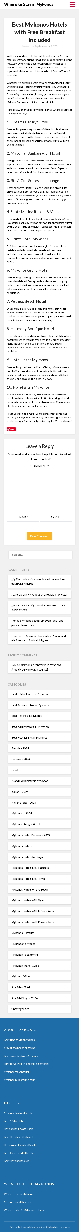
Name (22, 517)
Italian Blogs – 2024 (23, 802)
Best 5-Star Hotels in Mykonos (30, 694)
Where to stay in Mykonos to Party (24, 1210)
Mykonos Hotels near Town (28, 878)
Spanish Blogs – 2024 (24, 998)
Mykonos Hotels (21, 846)
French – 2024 (20, 748)
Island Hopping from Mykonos (29, 780)
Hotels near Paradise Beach (20, 1144)
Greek (15, 770)
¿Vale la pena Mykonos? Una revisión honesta (39, 594)
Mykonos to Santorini (24, 954)
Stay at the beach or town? (19, 1047)
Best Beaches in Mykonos (27, 715)
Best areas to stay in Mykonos (21, 1055)
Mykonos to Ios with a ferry (19, 1079)
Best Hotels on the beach (18, 1136)
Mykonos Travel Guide (25, 965)
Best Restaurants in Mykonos (29, 737)
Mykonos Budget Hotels (26, 824)
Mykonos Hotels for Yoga (27, 857)
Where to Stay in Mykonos (28, 4)
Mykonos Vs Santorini (16, 1071)
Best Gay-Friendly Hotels (18, 1152)
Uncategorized (20, 1009)
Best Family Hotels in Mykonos (30, 726)
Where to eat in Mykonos (18, 1193)
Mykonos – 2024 (21, 813)
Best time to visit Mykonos (19, 1039)
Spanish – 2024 (20, 987)
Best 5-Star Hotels (15, 1120)
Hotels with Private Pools (18, 1128)
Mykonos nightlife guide (18, 1201)
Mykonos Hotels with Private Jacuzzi (33, 922)
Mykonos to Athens (23, 943)
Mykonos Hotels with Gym (27, 900)
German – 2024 (20, 759)
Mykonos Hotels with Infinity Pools (33, 911)
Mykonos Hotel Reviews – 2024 (30, 835)
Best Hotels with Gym (16, 1160)
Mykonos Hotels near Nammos (30, 867)
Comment (39, 465)
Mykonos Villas (20, 976)
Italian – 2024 (19, 791)
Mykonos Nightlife (22, 932)
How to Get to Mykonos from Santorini (26, 1063)
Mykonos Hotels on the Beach (29, 889)
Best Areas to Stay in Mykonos (30, 705)
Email (56, 517)
